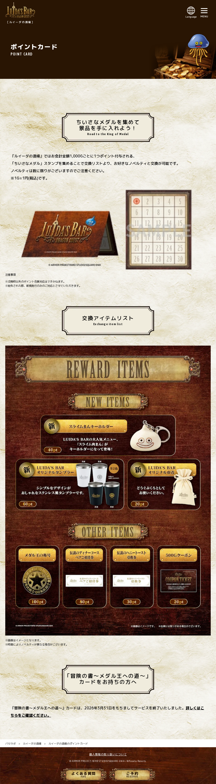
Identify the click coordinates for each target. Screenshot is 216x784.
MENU (204, 16)
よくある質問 (83, 774)
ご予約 (132, 774)
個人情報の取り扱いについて (108, 754)
